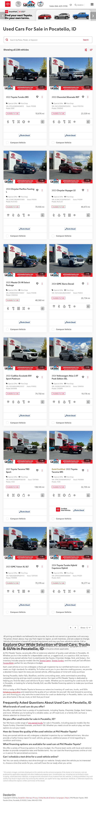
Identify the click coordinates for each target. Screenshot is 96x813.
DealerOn (21, 797)
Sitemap (29, 797)
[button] (44, 73)
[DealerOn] (9, 794)
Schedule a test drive (11, 691)
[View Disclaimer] (29, 121)
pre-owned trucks (35, 722)
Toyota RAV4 (8, 663)
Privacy (35, 797)
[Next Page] (75, 627)
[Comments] (42, 121)
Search (85, 39)
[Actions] (42, 97)
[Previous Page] (70, 627)
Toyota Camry (45, 660)
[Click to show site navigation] (92, 4)
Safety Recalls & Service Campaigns (51, 797)
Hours (67, 797)
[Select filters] (86, 49)
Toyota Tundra (58, 660)
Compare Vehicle (18, 142)
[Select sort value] (90, 49)
